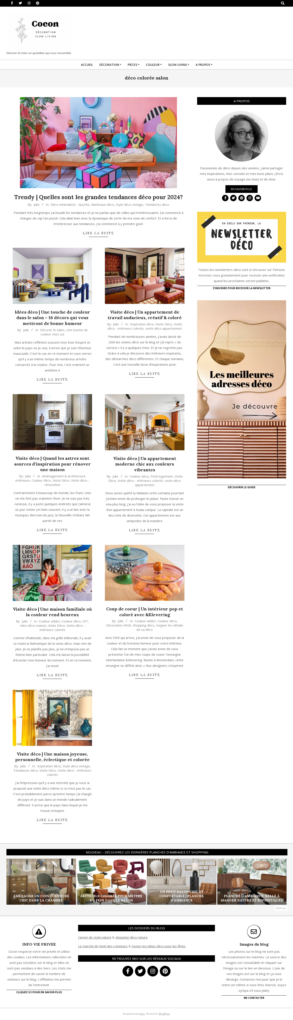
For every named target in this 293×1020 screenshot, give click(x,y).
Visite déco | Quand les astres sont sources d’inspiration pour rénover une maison (52, 463)
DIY (85, 621)
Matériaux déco (102, 204)
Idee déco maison (33, 625)
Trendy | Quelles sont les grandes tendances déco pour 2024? (98, 197)
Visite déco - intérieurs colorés (140, 480)
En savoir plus (241, 189)
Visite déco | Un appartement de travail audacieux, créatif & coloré (145, 314)
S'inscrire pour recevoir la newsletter (241, 288)
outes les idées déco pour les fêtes (159, 946)
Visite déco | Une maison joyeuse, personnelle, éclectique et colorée (52, 756)
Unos (142, 1013)
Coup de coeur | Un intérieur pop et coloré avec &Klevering (144, 611)
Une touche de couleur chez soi (64, 332)
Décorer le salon (52, 330)
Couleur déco (41, 480)
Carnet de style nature (94, 937)
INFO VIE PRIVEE (39, 944)
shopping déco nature (131, 937)
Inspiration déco (142, 324)
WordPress (164, 1013)
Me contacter (254, 998)
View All (281, 908)
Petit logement (162, 476)
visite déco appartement (163, 328)
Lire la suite (98, 233)
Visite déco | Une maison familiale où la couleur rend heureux (52, 611)
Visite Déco (164, 324)
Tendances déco (157, 204)
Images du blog (254, 944)
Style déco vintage (129, 204)
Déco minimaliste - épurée (70, 204)
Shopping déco (143, 625)
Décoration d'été (118, 625)
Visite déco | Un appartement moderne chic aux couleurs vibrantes (144, 464)
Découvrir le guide (241, 487)
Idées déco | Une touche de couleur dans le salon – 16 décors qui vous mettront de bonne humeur (52, 317)
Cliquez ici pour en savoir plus (39, 992)
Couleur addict (49, 621)
